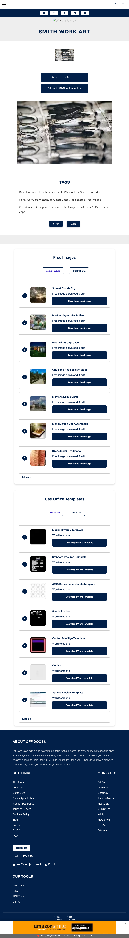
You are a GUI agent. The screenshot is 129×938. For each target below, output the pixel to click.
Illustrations (79, 270)
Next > (73, 224)
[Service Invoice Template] (39, 706)
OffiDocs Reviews (58, 918)
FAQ (15, 835)
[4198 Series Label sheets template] (39, 597)
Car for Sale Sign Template (68, 638)
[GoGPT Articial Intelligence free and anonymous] (44, 13)
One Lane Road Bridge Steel (69, 369)
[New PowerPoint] (85, 13)
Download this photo (64, 77)
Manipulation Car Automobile (70, 423)
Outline (56, 665)
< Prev (56, 224)
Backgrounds (53, 270)
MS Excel (77, 512)
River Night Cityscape (65, 342)
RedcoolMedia (106, 798)
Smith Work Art (65, 32)
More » (26, 477)
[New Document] (64, 13)
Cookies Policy (21, 814)
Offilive (16, 901)
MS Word (55, 512)
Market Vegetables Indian (68, 315)
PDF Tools (18, 896)
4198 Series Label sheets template (73, 584)
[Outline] (39, 679)
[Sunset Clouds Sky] (39, 302)
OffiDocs (102, 782)
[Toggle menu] (4, 3)
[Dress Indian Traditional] (39, 464)
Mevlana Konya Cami (65, 396)
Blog (15, 819)
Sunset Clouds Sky (63, 288)
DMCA (16, 830)
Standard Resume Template (69, 557)
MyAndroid (104, 819)
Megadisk (103, 803)
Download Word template (79, 542)
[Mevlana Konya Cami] (39, 410)
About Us (18, 787)
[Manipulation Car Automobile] (39, 437)
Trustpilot (21, 848)
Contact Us (19, 793)
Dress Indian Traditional (66, 450)
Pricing (16, 825)
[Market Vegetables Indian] (39, 329)
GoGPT (17, 891)
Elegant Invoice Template (67, 529)
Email (51, 864)
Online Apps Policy (23, 798)
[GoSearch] (54, 13)
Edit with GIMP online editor (64, 88)
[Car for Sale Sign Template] (39, 652)
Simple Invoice (61, 611)
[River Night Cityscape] (39, 356)
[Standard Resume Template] (39, 570)
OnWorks (103, 787)
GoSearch (18, 885)
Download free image (79, 301)
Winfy (101, 814)
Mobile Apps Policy (23, 803)
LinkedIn (37, 864)
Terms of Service (22, 809)
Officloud (103, 830)
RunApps (103, 825)
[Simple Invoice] (39, 625)
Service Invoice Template (67, 692)
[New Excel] (75, 13)
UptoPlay (103, 793)
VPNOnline (104, 809)
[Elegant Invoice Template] (39, 543)
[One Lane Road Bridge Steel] (39, 383)
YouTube (22, 864)
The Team (18, 782)
